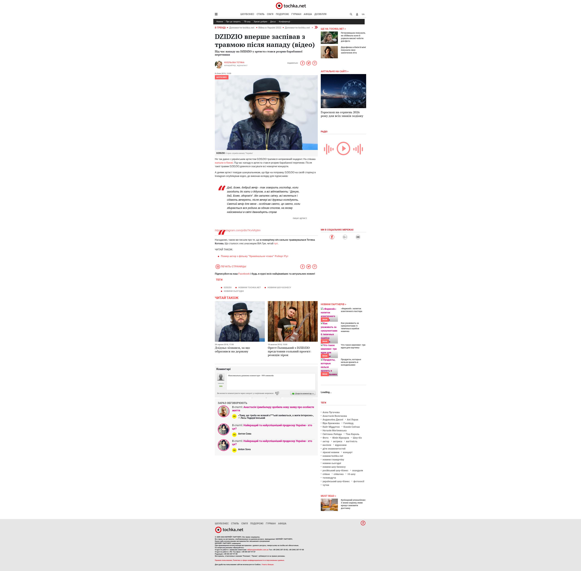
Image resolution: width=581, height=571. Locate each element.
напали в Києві (224, 162)
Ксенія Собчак (351, 426)
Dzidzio (228, 287)
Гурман (296, 14)
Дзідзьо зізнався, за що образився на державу (232, 349)
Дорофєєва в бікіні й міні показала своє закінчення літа (353, 50)
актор (326, 441)
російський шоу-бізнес (335, 470)
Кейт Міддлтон (331, 426)
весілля (327, 445)
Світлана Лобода (332, 434)
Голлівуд (348, 423)
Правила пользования (223, 560)
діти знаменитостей (334, 448)
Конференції (284, 21)
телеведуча (329, 477)
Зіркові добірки (260, 21)
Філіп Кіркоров (340, 437)
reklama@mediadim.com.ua (257, 550)
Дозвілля (320, 14)
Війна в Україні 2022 (269, 27)
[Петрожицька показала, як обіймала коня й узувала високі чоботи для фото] (329, 38)
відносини (340, 445)
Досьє (273, 21)
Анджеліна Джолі (333, 419)
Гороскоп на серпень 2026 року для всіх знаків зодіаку (342, 114)
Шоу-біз (357, 437)
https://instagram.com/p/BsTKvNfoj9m (238, 230)
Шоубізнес (247, 14)
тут (276, 243)
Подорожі (282, 14)
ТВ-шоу (247, 21)
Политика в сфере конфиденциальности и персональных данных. (259, 560)
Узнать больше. (268, 565)
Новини (219, 21)
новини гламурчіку (333, 459)
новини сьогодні (234, 291)
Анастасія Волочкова (335, 416)
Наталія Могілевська (335, 430)
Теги (324, 402)
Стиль (260, 14)
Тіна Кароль (352, 434)
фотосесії (358, 481)
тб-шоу (351, 474)
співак (326, 474)
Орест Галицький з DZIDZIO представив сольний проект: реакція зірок (289, 351)
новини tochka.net (249, 287)
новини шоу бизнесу (334, 466)
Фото (325, 437)
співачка (339, 474)
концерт (348, 452)
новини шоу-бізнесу (279, 287)
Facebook (244, 273)
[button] (357, 14)
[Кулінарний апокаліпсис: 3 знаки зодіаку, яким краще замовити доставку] (329, 505)
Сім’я (270, 14)
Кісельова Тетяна (234, 62)
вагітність (351, 441)
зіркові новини (331, 452)
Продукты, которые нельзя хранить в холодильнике (351, 362)
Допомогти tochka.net (242, 27)
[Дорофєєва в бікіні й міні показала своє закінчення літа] (329, 52)
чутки (326, 485)
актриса (337, 441)
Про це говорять (233, 21)
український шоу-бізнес (336, 481)
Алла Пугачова (331, 412)
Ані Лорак (352, 419)
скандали (357, 470)
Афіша (308, 14)
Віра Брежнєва (331, 423)
